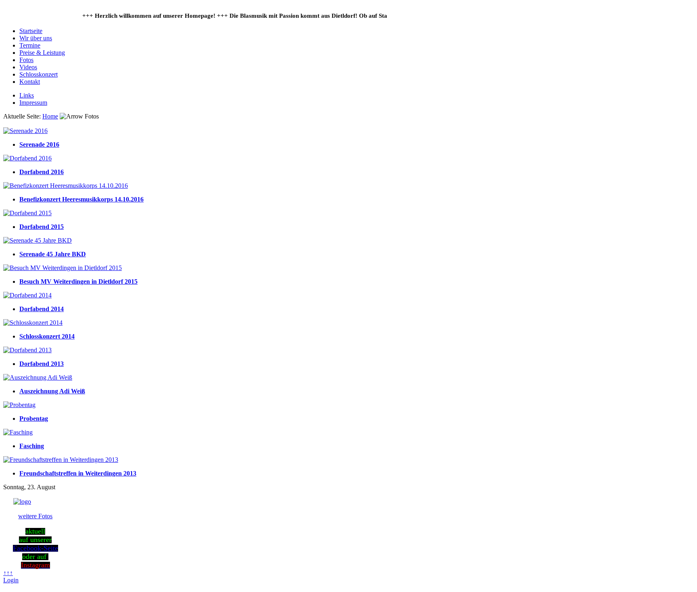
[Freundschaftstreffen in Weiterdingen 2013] (60, 459)
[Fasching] (18, 432)
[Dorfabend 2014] (27, 295)
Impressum (33, 102)
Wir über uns (35, 38)
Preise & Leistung (42, 52)
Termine (29, 45)
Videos (28, 67)
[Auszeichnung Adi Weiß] (37, 377)
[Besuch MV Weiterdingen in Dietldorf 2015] (62, 267)
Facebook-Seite (35, 548)
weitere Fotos (35, 516)
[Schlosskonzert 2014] (33, 322)
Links (26, 95)
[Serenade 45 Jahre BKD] (37, 240)
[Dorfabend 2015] (27, 213)
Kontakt (29, 81)
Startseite (30, 30)
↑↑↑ (8, 572)
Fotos (26, 59)
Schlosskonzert (38, 74)
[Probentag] (19, 404)
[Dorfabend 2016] (27, 158)
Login (11, 580)
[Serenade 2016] (25, 130)
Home (50, 116)
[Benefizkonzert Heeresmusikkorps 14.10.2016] (65, 185)
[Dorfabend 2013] (27, 350)
